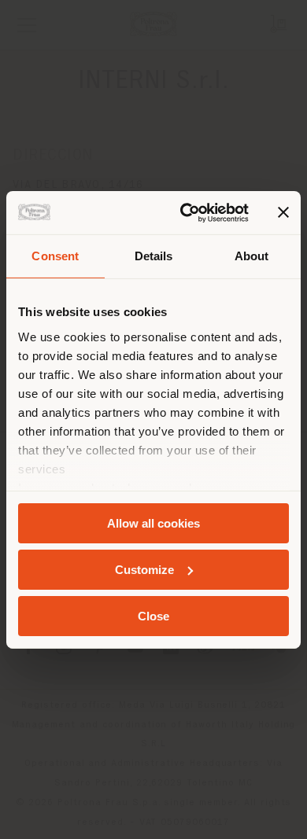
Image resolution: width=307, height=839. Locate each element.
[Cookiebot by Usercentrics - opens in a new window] (186, 212)
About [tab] (252, 256)
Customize (144, 569)
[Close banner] (283, 212)
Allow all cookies (153, 523)
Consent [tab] (55, 256)
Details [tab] (154, 256)
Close (153, 615)
